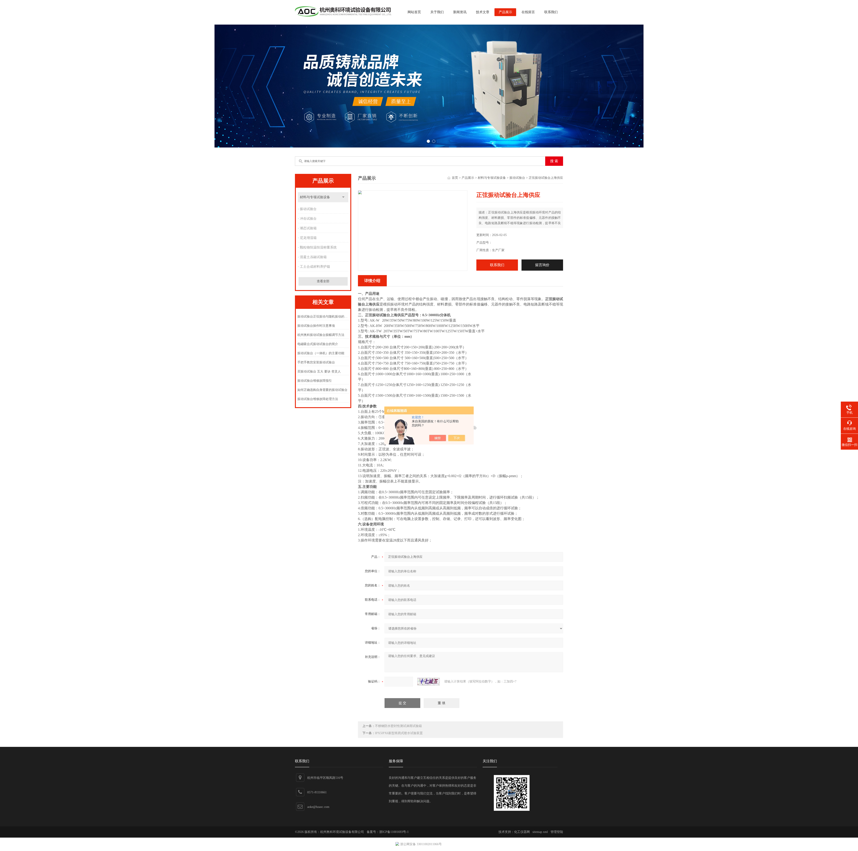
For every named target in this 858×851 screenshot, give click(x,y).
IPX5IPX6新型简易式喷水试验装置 (399, 733)
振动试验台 (308, 209)
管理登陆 (557, 832)
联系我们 (551, 12)
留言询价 (542, 265)
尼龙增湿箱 (308, 238)
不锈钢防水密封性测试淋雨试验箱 (398, 726)
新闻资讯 (460, 12)
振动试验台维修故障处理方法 (317, 399)
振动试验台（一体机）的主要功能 (320, 353)
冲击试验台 (308, 218)
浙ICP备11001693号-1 (394, 832)
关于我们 (437, 12)
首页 (455, 177)
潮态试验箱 (308, 228)
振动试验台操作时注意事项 (316, 325)
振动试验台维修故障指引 (314, 380)
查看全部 (323, 281)
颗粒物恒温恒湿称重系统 (318, 247)
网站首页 (414, 12)
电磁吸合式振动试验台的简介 (317, 344)
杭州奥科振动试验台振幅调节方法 (320, 335)
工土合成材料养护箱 (315, 266)
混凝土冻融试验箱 (313, 257)
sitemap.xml (540, 832)
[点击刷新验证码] (428, 681)
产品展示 (505, 12)
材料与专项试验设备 (315, 197)
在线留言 (528, 12)
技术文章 (482, 12)
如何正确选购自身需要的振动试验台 (322, 390)
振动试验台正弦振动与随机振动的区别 (323, 316)
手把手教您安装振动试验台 (316, 362)
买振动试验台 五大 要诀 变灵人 (319, 371)
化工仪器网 (522, 832)
